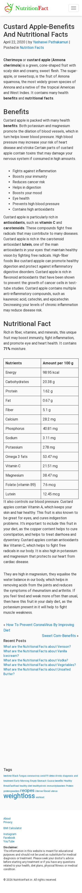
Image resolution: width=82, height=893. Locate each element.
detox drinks (55, 775)
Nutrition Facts (32, 47)
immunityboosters (56, 785)
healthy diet (26, 785)
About (7, 818)
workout (40, 797)
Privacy (7, 822)
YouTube (8, 841)
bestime (7, 775)
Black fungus (19, 775)
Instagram (9, 834)
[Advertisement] (41, 722)
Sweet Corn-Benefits (59, 636)
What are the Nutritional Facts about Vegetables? (39, 665)
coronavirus (33, 775)
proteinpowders (11, 791)
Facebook (9, 837)
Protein (69, 785)
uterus (54, 791)
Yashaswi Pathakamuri (50, 42)
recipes (27, 790)
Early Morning (21, 780)
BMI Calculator (12, 828)
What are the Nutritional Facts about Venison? (37, 646)
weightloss (19, 796)
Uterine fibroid (42, 791)
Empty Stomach (38, 780)
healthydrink (39, 785)
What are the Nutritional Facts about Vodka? (35, 660)
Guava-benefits (55, 780)
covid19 (44, 775)
